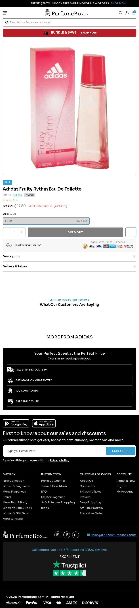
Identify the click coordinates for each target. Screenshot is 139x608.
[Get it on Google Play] (16, 423)
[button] (10, 200)
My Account (125, 491)
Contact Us (87, 486)
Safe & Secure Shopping (58, 502)
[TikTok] (75, 535)
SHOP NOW (89, 32)
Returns (85, 497)
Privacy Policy (59, 460)
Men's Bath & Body (15, 502)
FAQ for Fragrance (53, 497)
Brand (7, 497)
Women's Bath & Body (17, 508)
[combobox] (69, 22)
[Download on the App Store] (44, 423)
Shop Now (113, 3)
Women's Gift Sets (15, 513)
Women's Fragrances (17, 486)
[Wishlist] (120, 12)
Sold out (75, 232)
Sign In (122, 486)
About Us (86, 480)
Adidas (17, 195)
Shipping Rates (90, 491)
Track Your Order (91, 513)
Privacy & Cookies (53, 480)
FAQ (44, 491)
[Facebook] (66, 535)
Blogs (45, 508)
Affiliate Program (91, 508)
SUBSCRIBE (120, 451)
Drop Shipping (90, 502)
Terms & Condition (54, 486)
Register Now (126, 480)
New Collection (13, 480)
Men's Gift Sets (13, 518)
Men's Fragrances (14, 491)
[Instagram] (57, 535)
